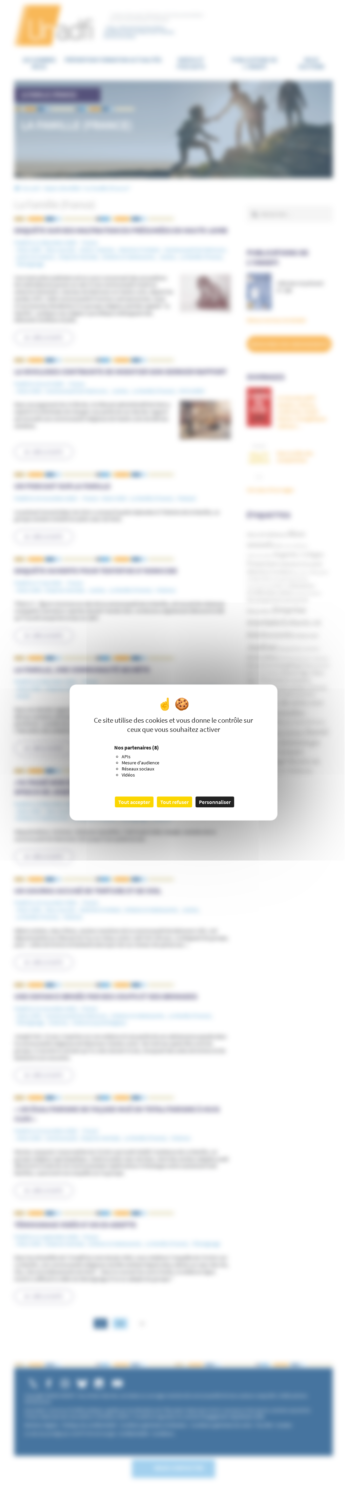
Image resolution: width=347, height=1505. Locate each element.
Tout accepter (134, 802)
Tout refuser (174, 802)
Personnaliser (215, 802)
